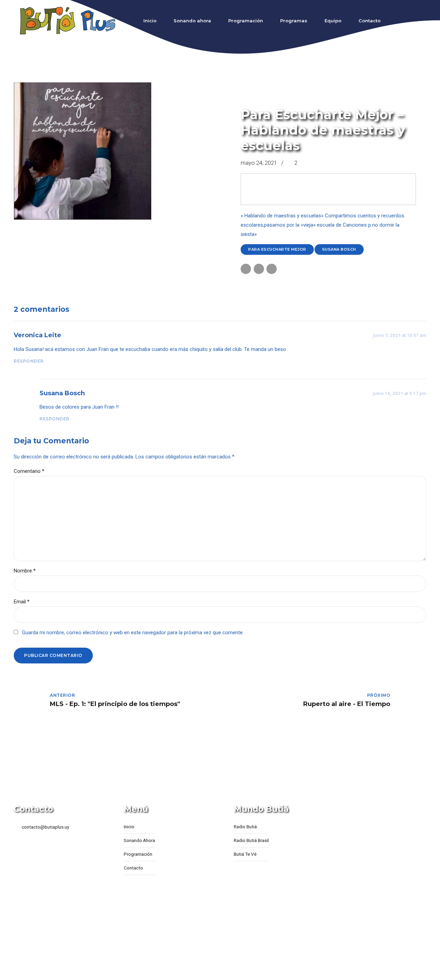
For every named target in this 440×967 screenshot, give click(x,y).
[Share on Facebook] (246, 269)
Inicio (149, 20)
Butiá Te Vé (245, 854)
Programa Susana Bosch (277, 101)
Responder (29, 361)
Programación (245, 20)
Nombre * (25, 571)
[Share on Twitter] (259, 269)
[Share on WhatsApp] (271, 269)
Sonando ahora (192, 20)
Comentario (29, 471)
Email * (22, 602)
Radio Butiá (245, 826)
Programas (293, 20)
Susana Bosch (339, 249)
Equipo (332, 20)
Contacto (370, 20)
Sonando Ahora (139, 840)
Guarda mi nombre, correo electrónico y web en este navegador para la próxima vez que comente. (133, 632)
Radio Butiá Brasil (251, 840)
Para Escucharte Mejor (277, 249)
